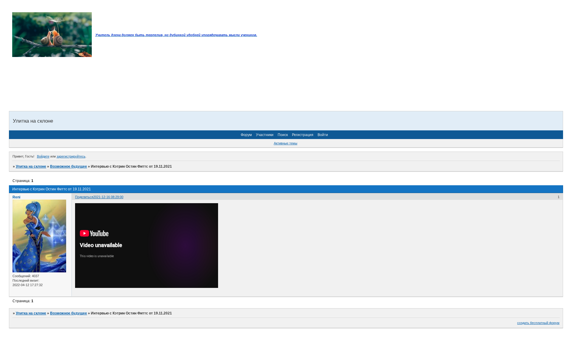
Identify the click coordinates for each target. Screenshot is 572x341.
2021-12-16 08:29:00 (108, 197)
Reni (16, 197)
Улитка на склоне (31, 166)
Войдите (43, 156)
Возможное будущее (68, 166)
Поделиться (84, 197)
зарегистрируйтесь (71, 156)
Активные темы (285, 143)
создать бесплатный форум (538, 323)
